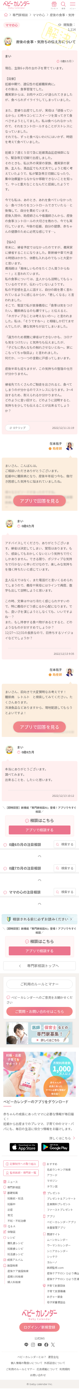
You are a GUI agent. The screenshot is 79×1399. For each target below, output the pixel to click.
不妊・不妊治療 (16, 1220)
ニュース (12, 1181)
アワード (52, 1175)
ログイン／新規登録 (39, 1327)
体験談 (11, 1232)
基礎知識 (12, 1193)
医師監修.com (55, 1267)
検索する (67, 844)
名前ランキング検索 (59, 1169)
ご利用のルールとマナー (39, 984)
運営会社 (53, 1357)
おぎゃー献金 (55, 1296)
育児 (10, 1215)
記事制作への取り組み (23, 1164)
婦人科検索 (14, 1282)
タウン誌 (52, 1186)
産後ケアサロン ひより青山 (59, 1273)
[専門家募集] (39, 1033)
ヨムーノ (52, 1262)
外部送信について (54, 1363)
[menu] (72, 5)
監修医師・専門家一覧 (23, 1172)
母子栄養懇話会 (56, 1302)
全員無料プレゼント (59, 1204)
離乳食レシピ (15, 1243)
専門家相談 (20, 15)
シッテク (52, 1256)
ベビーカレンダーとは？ (31, 1357)
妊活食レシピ (15, 1254)
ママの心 (39, 15)
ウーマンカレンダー (59, 1245)
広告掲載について (47, 1369)
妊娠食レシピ (15, 1248)
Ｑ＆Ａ (12, 1226)
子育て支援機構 (56, 1291)
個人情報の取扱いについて (26, 1363)
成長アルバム (15, 1259)
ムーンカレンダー (57, 1240)
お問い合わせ (38, 1375)
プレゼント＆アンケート (59, 1198)
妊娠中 (11, 1204)
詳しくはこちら (60, 1138)
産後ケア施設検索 (18, 1271)
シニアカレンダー (57, 1251)
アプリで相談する (39, 829)
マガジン (52, 1180)
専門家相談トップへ (43, 965)
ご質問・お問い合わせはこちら (39, 1011)
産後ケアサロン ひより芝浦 (59, 1279)
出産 (10, 1209)
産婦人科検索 (15, 1276)
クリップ (19, 427)
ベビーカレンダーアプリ (59, 1222)
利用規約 (64, 1369)
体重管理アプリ (56, 1227)
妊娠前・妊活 (15, 1198)
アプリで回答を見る (39, 500)
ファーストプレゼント (59, 1209)
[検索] (63, 5)
